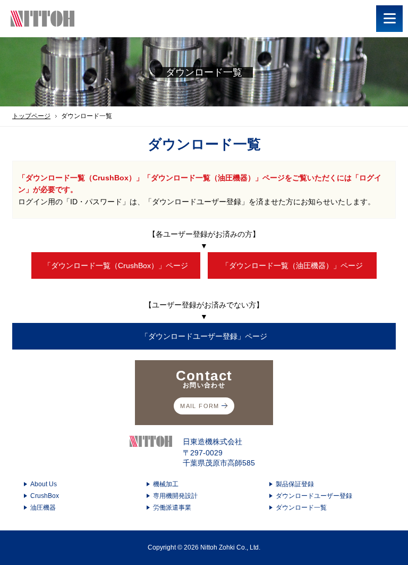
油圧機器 (43, 507)
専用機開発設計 (175, 496)
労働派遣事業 (172, 507)
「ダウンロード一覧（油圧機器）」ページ (292, 265)
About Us (43, 484)
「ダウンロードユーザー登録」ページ (204, 336)
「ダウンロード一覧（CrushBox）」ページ (116, 265)
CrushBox (44, 496)
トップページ (31, 116)
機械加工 (165, 484)
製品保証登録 (295, 484)
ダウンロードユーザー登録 (314, 496)
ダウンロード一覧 (301, 507)
